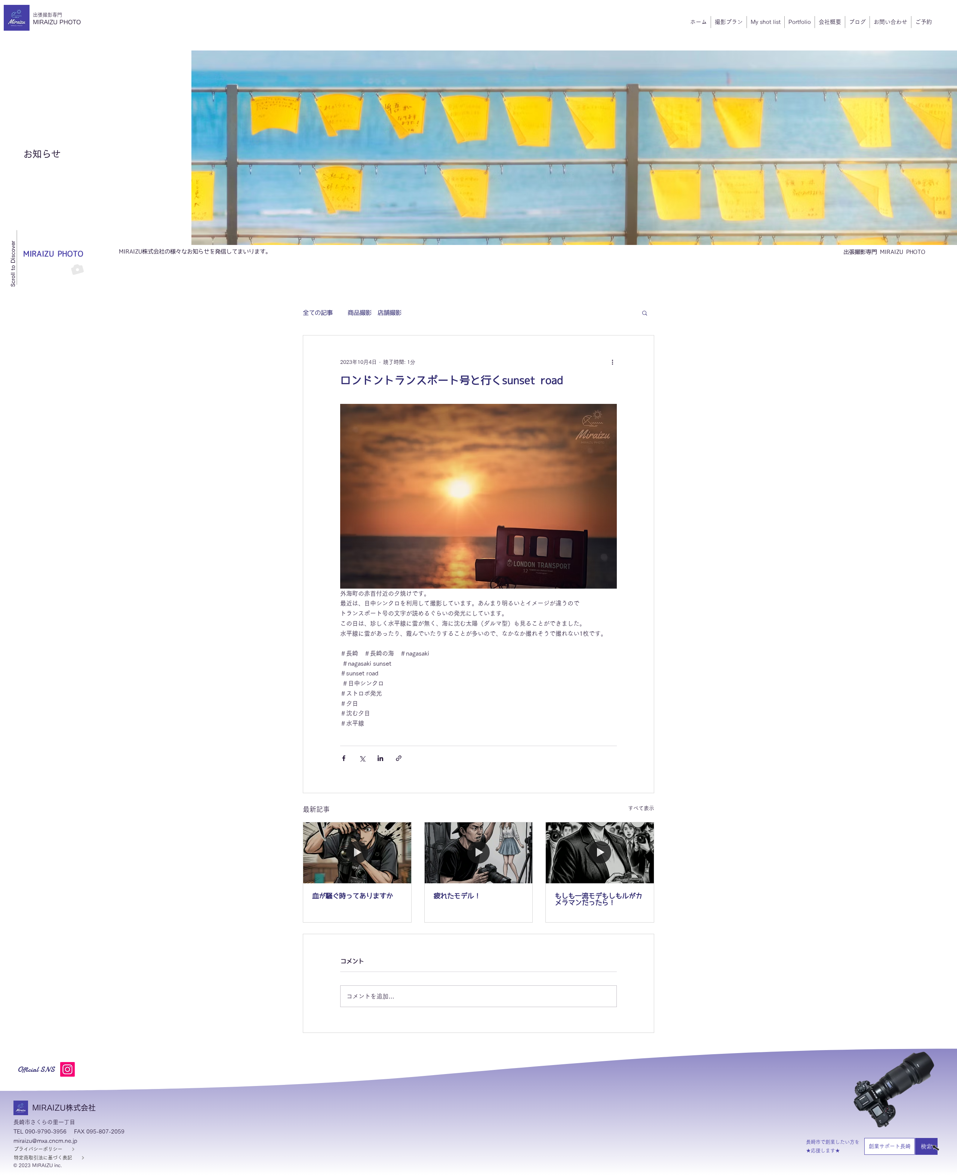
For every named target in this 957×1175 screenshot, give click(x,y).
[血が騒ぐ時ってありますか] (357, 852)
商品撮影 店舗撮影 (374, 313)
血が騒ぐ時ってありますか (352, 895)
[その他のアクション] (612, 362)
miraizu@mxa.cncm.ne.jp (45, 1141)
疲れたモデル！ (457, 895)
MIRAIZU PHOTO (57, 22)
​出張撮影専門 (47, 14)
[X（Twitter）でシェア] (362, 758)
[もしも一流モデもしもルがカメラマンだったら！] (600, 852)
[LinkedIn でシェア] (380, 758)
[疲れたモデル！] (479, 852)
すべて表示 (641, 808)
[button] (644, 313)
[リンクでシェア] (398, 758)
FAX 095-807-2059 (99, 1131)
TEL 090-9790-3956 (40, 1131)
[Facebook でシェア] (343, 758)
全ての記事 (318, 313)
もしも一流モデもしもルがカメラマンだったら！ (598, 899)
